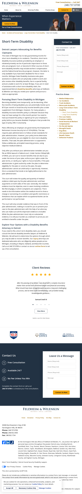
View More (41, 311)
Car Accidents (64, 101)
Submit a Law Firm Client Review (41, 318)
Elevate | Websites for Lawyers (66, 489)
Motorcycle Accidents (67, 105)
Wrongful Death (65, 128)
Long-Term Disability (69, 114)
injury (35, 239)
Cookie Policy (27, 467)
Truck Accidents (65, 103)
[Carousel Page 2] (37, 305)
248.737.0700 (72, 5)
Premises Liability (65, 119)
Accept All (9, 488)
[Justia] (12, 442)
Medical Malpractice (66, 98)
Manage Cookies (39, 467)
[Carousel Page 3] (41, 305)
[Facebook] (4, 442)
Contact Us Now (9, 24)
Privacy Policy (40, 418)
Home (6, 10)
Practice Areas (50, 10)
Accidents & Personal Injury (15, 33)
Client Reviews (41, 267)
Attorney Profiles (33, 10)
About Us (18, 10)
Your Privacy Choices (14, 467)
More (77, 10)
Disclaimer (30, 418)
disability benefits (24, 89)
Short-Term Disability (69, 112)
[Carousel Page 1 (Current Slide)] (33, 305)
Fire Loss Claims (65, 117)
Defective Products (66, 138)
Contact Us (64, 10)
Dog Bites (62, 131)
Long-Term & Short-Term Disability (34, 33)
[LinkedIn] (8, 442)
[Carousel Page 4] (45, 305)
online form (40, 246)
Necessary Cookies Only (27, 488)
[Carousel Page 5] (49, 305)
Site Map (48, 418)
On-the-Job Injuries (66, 126)
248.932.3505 (13, 433)
